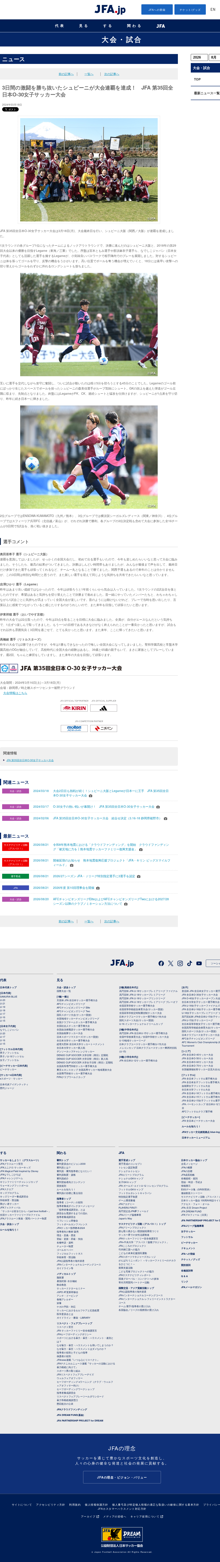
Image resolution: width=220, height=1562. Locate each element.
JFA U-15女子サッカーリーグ (197, 1020)
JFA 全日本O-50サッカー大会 (197, 1058)
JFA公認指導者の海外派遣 (70, 1260)
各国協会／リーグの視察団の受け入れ (139, 1309)
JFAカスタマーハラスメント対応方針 (122, 1508)
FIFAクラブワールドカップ (71, 1077)
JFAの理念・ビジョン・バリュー (122, 1477)
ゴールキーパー (65, 1249)
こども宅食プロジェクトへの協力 (136, 1271)
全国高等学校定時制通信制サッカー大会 (140, 1013)
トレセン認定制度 (128, 1167)
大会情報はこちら (15, 693)
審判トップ (63, 1160)
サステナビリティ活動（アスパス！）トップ (142, 1223)
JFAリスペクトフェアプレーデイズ (75, 1374)
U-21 (2, 1003)
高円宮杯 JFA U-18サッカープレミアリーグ (142, 994)
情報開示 (186, 1185)
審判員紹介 (63, 1178)
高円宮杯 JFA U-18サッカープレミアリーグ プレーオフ (148, 1002)
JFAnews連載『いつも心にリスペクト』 (78, 1359)
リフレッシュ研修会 (67, 1220)
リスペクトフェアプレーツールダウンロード (80, 1396)
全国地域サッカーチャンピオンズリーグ (78, 1018)
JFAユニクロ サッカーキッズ (15, 1167)
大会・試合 (122, 39)
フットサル (187, 1237)
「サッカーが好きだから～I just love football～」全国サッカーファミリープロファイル (25, 1212)
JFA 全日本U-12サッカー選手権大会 (138, 1060)
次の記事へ (111, 74)
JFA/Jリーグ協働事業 (130, 1214)
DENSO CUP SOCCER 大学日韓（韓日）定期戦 (82, 1055)
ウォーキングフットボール (14, 1185)
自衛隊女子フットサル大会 (196, 1085)
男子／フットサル (9, 1052)
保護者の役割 (64, 1356)
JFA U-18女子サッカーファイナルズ (201, 1005)
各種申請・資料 (65, 1242)
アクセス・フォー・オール (195, 1204)
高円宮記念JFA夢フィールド (134, 1211)
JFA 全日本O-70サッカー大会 (197, 1065)
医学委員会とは (65, 1314)
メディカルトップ (66, 1273)
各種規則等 (187, 1270)
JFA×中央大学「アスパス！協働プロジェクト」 (144, 1242)
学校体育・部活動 (9, 1200)
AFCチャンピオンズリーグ (71, 1003)
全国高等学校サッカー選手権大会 (137, 1005)
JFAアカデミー (126, 1204)
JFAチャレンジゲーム (11, 1178)
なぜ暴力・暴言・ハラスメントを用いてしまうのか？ (85, 1345)
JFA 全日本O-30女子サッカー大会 (200, 994)
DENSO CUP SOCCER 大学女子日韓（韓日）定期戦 (85, 1062)
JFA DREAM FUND (191, 1211)
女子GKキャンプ (127, 1182)
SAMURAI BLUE (8, 996)
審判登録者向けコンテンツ (71, 1182)
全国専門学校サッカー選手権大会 (74, 1073)
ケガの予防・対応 (66, 1306)
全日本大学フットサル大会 (196, 1089)
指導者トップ (64, 1198)
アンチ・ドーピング (67, 1295)
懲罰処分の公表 (65, 1403)
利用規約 (75, 1504)
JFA (121, 1152)
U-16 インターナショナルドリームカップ (141, 1023)
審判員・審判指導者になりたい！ (74, 1171)
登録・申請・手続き (191, 1182)
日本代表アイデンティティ (14, 1084)
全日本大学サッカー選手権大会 (73, 1040)
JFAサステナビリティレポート (135, 1275)
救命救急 (61, 1284)
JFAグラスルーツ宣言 (11, 1163)
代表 (60, 26)
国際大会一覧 (64, 991)
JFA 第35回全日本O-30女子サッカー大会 (30, 760)
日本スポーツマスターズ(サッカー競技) (78, 1036)
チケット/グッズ (190, 9)
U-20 (2, 1033)
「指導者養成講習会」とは (71, 1209)
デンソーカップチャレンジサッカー (76, 1051)
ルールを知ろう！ (191, 1126)
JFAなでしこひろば (10, 1174)
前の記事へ (66, 74)
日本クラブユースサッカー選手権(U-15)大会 (142, 1044)
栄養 (59, 1303)
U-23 (2, 1000)
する (108, 26)
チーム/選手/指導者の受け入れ (135, 1306)
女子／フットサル (9, 1060)
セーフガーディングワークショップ (76, 1389)
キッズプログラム (9, 1192)
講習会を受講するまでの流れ (72, 1213)
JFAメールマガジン (191, 1287)
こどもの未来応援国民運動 (133, 1253)
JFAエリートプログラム (131, 1174)
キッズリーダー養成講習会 (14, 1196)
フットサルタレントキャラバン (135, 1193)
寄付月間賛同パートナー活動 (134, 1282)
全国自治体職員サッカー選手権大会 (76, 1029)
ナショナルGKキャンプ (131, 1178)
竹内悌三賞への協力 (129, 1249)
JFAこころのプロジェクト (132, 1245)
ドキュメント (188, 1248)
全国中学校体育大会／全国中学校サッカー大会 (144, 1036)
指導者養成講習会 (66, 1217)
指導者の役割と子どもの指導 (72, 1352)
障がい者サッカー (9, 1203)
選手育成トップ (127, 1160)
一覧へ (88, 74)
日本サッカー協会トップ (194, 1160)
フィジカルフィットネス (70, 1253)
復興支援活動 (126, 1267)
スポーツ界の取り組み (68, 1370)
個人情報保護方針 (96, 1504)
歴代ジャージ (7, 1088)
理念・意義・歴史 (66, 1235)
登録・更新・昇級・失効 (70, 1238)
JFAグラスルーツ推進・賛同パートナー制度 (23, 1218)
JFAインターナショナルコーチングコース (79, 1264)
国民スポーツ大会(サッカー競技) (74, 1014)
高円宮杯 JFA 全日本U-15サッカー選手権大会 (143, 1033)
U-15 (2, 1020)
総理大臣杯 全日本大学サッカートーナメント (81, 1044)
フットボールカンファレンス (72, 1224)
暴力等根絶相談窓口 (67, 1400)
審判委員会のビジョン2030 (71, 1163)
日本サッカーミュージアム (196, 1137)
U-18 (2, 1010)
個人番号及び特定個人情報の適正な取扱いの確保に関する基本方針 (155, 1504)
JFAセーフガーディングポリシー (74, 1334)
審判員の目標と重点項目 (70, 1193)
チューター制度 (65, 1246)
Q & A (184, 1276)
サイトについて (22, 1504)
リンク (184, 1281)
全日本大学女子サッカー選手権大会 (201, 1002)
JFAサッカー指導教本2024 (71, 1227)
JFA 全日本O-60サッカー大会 (197, 1062)
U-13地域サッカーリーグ (132, 1040)
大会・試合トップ (66, 987)
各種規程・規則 (189, 1178)
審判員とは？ (64, 1167)
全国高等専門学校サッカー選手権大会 (77, 1066)
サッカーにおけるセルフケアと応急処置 (78, 1310)
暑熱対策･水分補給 (67, 1281)
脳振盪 (60, 1277)
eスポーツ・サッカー (11, 1078)
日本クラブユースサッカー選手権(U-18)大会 (142, 1016)
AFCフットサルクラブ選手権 (197, 1111)
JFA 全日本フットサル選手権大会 (199, 1078)
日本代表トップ (8, 987)
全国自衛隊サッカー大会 (70, 1033)
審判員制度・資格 (66, 1174)
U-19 (2, 1006)
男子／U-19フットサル (12, 1056)
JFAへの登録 (157, 9)
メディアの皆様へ (114, 1516)
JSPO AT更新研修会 (67, 1292)
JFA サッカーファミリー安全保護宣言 (77, 1330)
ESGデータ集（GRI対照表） (196, 1189)
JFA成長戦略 (188, 1174)
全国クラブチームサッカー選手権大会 (77, 1022)
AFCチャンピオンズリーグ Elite (73, 1007)
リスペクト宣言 (65, 1326)
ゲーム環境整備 (127, 1200)
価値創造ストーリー (191, 1193)
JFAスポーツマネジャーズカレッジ (137, 1256)
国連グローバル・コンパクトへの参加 (139, 1278)
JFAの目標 (186, 1171)
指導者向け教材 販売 (68, 1231)
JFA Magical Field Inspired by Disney (19, 1171)
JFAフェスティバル (10, 1207)
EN (212, 9)
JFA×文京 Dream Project (194, 1207)
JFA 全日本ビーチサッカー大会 (198, 1120)
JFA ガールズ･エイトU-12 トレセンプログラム (143, 1185)
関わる (135, 26)
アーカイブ (88, 1516)
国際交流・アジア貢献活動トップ (136, 1288)
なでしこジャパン (9, 1029)
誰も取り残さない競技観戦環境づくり (139, 1231)
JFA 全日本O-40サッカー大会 (197, 1054)
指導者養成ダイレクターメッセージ (76, 1206)
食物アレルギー (65, 1299)
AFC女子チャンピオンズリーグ (198, 1038)
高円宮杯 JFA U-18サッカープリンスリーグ (142, 998)
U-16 (2, 1017)
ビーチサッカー (8, 1069)
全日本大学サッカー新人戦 (71, 1047)
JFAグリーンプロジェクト (132, 1227)
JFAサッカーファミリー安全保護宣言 (138, 1238)
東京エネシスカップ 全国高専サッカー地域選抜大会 (84, 1069)
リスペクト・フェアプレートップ (74, 1323)
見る (84, 26)
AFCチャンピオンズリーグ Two (73, 1011)
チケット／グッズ (190, 1259)
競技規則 (61, 1185)
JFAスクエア (7, 1189)
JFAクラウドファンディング (72, 1409)
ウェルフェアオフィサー (70, 1378)
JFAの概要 (186, 1167)
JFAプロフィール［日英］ (195, 1214)
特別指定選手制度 (128, 1196)
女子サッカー (188, 1231)
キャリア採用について (144, 1516)
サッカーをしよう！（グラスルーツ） (20, 1160)
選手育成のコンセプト (130, 1163)
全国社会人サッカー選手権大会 (73, 1025)
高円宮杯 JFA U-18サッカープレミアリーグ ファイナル (148, 991)
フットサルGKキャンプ (131, 1189)
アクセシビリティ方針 (50, 1504)
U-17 (2, 1013)
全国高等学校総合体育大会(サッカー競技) (141, 1009)
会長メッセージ (189, 1163)
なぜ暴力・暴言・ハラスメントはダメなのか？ (81, 1348)
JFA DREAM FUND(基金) (70, 1415)
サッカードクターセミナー (71, 1288)
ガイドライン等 (65, 1268)
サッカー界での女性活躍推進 (134, 1234)
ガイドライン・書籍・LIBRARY (73, 1317)
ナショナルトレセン (129, 1171)
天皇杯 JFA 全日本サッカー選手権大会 (77, 1000)
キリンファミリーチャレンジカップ (19, 1181)
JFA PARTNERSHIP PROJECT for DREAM (80, 1420)
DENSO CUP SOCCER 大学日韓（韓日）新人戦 (82, 1058)
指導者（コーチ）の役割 (70, 1202)
